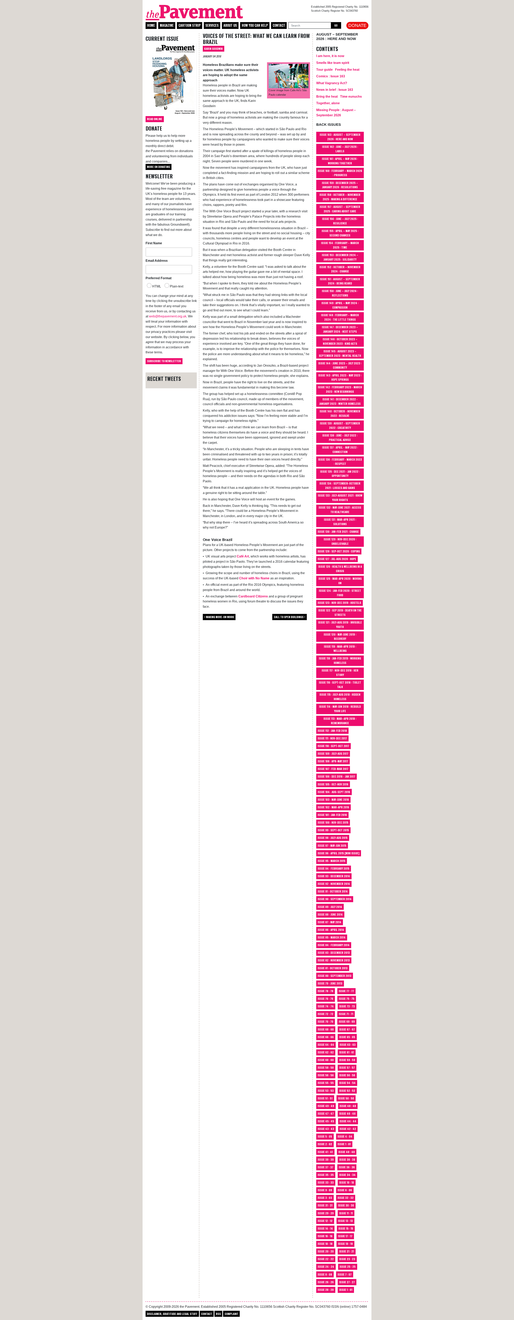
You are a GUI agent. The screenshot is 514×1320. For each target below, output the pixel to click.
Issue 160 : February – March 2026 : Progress (340, 173)
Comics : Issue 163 (330, 76)
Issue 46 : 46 (347, 1113)
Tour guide (324, 69)
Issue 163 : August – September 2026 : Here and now (340, 137)
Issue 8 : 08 (325, 1274)
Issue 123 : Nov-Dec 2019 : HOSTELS (339, 603)
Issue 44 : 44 (348, 1121)
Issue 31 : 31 (325, 1205)
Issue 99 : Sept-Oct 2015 (333, 830)
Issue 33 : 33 (326, 1182)
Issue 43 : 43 (326, 1129)
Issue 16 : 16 (325, 1236)
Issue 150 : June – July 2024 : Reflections (340, 293)
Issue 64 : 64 (326, 1045)
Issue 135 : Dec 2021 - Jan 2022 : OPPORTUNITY (340, 473)
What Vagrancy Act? (331, 83)
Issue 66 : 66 (326, 1037)
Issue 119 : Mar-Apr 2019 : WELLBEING (340, 648)
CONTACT (206, 1314)
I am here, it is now (330, 56)
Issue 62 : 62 (326, 1052)
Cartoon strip (189, 25)
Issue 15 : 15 (345, 1228)
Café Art (243, 556)
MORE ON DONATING (158, 167)
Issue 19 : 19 (345, 1244)
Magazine (167, 25)
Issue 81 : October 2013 (333, 968)
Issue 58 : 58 (326, 1067)
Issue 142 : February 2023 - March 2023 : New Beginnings (340, 389)
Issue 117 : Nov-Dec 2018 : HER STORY (340, 672)
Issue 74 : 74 (326, 1006)
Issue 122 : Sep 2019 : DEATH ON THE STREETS (340, 612)
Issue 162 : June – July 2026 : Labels (340, 149)
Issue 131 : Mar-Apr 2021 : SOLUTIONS (340, 521)
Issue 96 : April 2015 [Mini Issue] (338, 853)
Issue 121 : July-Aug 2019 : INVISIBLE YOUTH (340, 624)
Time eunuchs (351, 96)
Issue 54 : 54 (347, 1083)
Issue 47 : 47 (326, 1113)
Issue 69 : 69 (347, 1021)
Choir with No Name (254, 578)
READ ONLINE (154, 119)
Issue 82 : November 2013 (334, 960)
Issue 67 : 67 (347, 1029)
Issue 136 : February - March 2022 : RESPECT (340, 461)
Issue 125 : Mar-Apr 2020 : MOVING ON (340, 581)
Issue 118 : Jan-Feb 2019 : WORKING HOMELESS (340, 660)
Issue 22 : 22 (326, 1259)
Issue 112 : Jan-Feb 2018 (332, 731)
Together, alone (328, 103)
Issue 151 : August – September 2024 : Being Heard (340, 281)
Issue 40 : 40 (346, 1152)
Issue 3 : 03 (325, 1198)
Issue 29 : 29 (326, 1213)
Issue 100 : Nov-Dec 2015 (333, 822)
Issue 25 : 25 (348, 1267)
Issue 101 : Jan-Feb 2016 (332, 815)
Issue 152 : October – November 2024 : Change (339, 269)
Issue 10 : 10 (346, 1182)
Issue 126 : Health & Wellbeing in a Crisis (340, 568)
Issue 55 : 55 (326, 1083)
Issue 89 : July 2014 (330, 907)
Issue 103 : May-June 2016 (333, 800)
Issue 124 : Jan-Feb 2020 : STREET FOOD (340, 593)
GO (336, 25)
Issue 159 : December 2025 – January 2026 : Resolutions (340, 185)
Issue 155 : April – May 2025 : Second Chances (340, 233)
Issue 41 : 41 (325, 1152)
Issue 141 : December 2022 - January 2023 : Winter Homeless (340, 401)
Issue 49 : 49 (326, 1106)
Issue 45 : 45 (326, 1121)
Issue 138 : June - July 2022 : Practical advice (340, 437)
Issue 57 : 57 (347, 1067)
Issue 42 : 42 (348, 1129)
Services (212, 25)
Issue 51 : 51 (325, 1098)
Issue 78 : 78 (325, 991)
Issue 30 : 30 (346, 1205)
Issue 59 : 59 (347, 1060)
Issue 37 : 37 (325, 1167)
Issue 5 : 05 (325, 1136)
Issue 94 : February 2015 (333, 868)
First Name (154, 243)
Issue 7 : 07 (345, 1274)
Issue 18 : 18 (325, 1244)
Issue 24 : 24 (326, 1267)
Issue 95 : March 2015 (331, 861)
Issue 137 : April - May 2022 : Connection (340, 449)
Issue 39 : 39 (326, 1159)
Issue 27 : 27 (347, 1282)
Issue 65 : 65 (347, 1037)
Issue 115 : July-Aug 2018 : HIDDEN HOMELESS (339, 696)
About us (230, 25)
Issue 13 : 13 (345, 1221)
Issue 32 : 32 (346, 1198)
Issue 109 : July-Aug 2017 (333, 754)
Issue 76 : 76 (325, 999)
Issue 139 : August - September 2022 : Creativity (340, 425)
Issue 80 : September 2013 (334, 976)
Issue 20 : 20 (326, 1251)
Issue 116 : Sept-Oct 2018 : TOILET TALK (340, 684)
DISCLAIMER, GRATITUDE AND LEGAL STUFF (172, 1314)
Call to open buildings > (289, 617)
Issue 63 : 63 (348, 1045)
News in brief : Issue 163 (334, 89)
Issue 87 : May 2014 (329, 922)
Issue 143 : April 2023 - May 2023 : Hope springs (340, 377)
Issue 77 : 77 (346, 991)
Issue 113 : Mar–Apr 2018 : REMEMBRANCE (339, 721)
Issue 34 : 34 (347, 1175)
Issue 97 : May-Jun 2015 (332, 846)
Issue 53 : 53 (326, 1091)
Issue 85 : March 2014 (332, 937)
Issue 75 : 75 (346, 999)
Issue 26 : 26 (326, 1282)
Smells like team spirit (332, 62)
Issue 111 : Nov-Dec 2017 (332, 738)
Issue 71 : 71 (346, 1014)
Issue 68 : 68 (326, 1029)
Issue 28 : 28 (326, 1290)
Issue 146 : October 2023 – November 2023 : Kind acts (340, 341)
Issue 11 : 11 (346, 1213)
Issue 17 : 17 (345, 1236)
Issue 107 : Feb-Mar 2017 (333, 769)
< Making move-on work (219, 617)
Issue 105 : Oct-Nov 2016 (333, 784)
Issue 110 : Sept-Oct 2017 (333, 746)
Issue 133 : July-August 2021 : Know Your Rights (340, 497)
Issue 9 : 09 (325, 1190)
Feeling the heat (347, 69)
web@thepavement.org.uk (167, 316)
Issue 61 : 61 (346, 1052)
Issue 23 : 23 (347, 1259)
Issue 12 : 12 (325, 1221)
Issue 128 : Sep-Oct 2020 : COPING (339, 551)
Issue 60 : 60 (326, 1060)
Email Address (157, 260)
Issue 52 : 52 (347, 1091)
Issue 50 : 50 (346, 1098)
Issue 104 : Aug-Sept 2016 (334, 792)
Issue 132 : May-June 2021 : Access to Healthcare (340, 509)
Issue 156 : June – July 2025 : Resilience (340, 221)
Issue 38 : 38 (347, 1159)
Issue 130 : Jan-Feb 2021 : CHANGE (338, 532)
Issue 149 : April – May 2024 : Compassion (340, 305)
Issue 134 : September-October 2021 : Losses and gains (339, 485)
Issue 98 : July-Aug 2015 (333, 838)
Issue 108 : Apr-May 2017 (333, 761)
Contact (279, 25)
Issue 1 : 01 (344, 1144)
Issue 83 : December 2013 (334, 953)
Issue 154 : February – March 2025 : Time (340, 245)
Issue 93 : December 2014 (334, 876)
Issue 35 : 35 (326, 1175)
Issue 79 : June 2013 (330, 983)
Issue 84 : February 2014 (334, 945)
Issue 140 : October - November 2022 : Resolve (340, 413)
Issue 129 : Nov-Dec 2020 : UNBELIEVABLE (340, 541)
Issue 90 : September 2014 (335, 899)
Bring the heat (327, 96)
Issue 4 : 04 (345, 1136)
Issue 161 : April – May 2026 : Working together (340, 161)
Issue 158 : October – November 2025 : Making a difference (339, 197)
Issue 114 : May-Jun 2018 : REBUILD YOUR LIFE (340, 708)
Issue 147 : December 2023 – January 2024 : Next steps (340, 329)
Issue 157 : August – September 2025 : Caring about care (340, 209)
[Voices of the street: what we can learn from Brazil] (288, 76)
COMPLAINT (231, 1314)
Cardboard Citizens (253, 596)
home (151, 25)
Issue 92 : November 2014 (334, 884)
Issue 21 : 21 (346, 1251)
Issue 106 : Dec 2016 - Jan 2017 (336, 776)
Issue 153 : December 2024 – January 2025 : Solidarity (340, 257)
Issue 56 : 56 (326, 1075)
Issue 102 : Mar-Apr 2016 (333, 807)
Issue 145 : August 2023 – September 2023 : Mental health (340, 353)
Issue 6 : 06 (345, 1190)
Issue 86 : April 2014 (331, 930)
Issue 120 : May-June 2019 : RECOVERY (340, 636)
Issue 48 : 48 (348, 1106)
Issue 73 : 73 (347, 1006)
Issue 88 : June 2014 (330, 914)
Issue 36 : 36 (347, 1167)
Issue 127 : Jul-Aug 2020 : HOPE (337, 559)
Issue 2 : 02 (325, 1144)
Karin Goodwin (213, 49)
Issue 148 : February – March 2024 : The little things (340, 317)
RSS (218, 1314)
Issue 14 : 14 (325, 1228)
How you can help (255, 25)
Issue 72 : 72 (325, 1014)
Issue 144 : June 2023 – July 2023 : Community (340, 365)
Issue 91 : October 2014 (333, 891)
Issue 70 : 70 (325, 1021)
